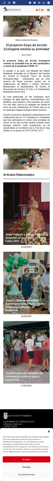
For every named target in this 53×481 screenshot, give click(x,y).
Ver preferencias (26, 474)
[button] (49, 431)
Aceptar (27, 459)
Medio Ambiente (23, 40)
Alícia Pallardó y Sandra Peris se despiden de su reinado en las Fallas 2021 (25, 238)
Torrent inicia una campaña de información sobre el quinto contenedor (24, 376)
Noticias (34, 40)
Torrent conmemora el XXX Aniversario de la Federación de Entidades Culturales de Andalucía (25, 305)
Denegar (26, 467)
